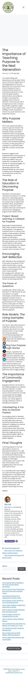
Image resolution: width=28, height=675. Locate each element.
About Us (15, 671)
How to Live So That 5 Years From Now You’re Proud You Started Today (13, 591)
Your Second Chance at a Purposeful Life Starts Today (11, 597)
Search (4, 566)
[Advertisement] (14, 29)
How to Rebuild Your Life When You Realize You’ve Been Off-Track (13, 625)
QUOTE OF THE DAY (14, 648)
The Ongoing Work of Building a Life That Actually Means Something (12, 585)
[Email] (16, 541)
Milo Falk (16, 73)
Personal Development (12, 548)
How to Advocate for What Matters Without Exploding (11, 634)
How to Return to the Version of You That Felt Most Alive (12, 602)
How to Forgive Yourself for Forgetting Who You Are (11, 615)
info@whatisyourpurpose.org (14, 672)
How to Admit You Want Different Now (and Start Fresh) (13, 611)
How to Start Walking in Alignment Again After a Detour (13, 606)
